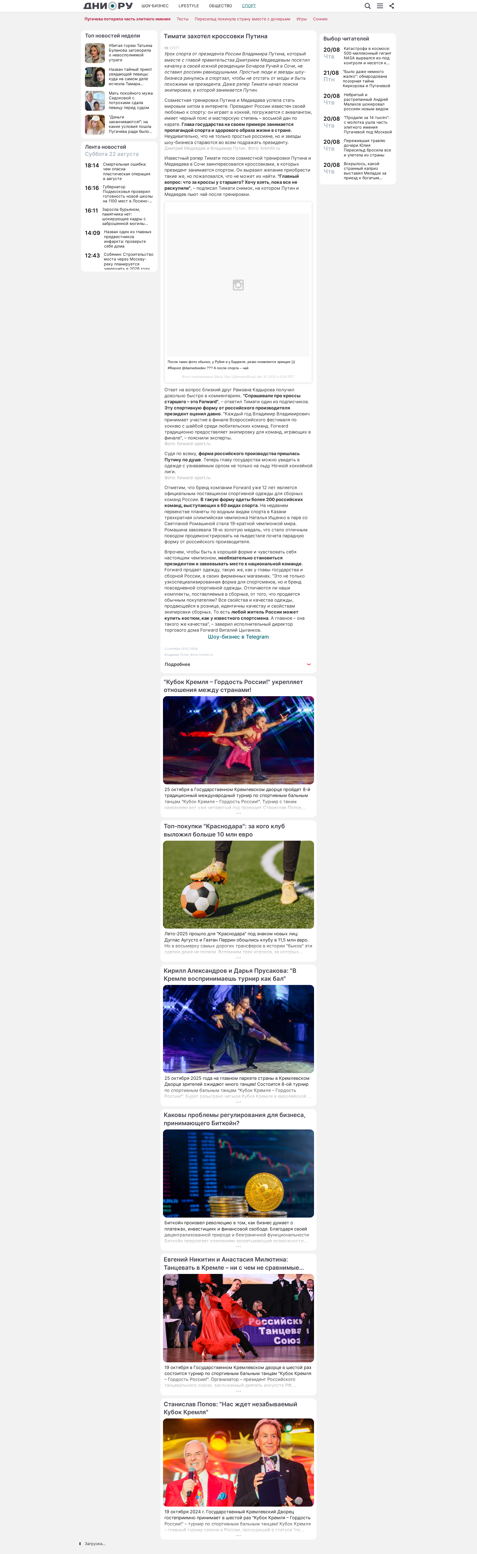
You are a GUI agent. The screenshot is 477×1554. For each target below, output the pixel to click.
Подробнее (177, 664)
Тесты (183, 18)
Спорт (249, 5)
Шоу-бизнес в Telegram (238, 637)
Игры (302, 18)
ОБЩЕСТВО (220, 5)
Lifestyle (189, 5)
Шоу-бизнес (155, 5)
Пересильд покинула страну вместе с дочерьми (242, 18)
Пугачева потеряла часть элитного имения (127, 18)
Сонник (320, 18)
